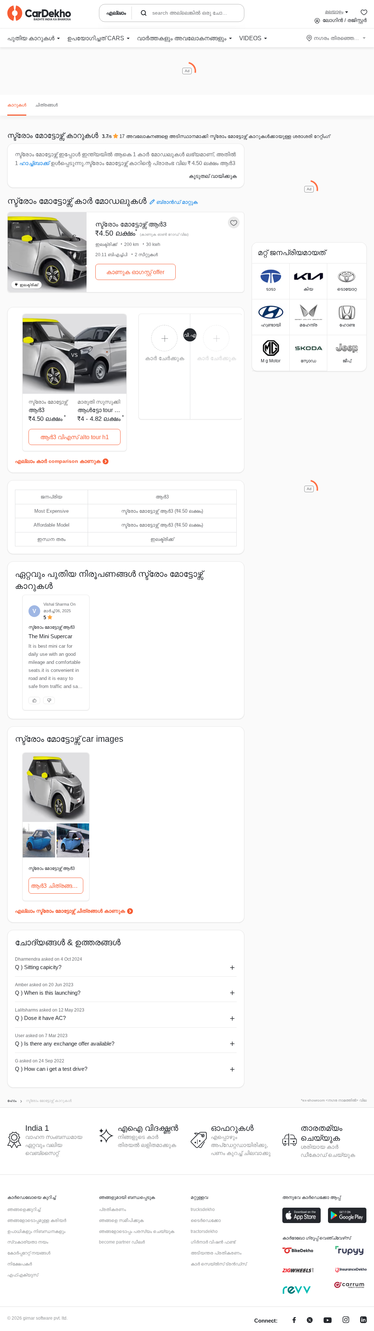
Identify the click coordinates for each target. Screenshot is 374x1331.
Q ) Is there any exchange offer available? (64, 1043)
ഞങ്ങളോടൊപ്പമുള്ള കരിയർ (36, 1220)
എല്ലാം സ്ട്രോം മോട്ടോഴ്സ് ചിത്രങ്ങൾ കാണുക (70, 911)
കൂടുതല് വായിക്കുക (213, 176)
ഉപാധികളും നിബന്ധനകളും (36, 1231)
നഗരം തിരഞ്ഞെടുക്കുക (336, 38)
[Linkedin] (363, 1321)
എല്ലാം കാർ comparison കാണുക (57, 461)
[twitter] (310, 1321)
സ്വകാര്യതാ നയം (27, 1242)
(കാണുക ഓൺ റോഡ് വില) (164, 234)
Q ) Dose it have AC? (40, 1018)
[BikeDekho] (297, 1250)
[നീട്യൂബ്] (328, 1321)
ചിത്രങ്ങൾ (46, 105)
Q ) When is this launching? (47, 993)
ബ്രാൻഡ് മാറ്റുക (177, 202)
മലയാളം (334, 11)
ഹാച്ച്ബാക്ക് (34, 163)
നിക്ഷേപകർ (19, 1264)
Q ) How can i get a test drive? (51, 1069)
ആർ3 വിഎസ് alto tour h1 (74, 437)
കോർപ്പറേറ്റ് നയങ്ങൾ (28, 1253)
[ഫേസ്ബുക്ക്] (294, 1321)
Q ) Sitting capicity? (38, 967)
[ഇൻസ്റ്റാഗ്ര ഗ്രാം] (346, 1321)
